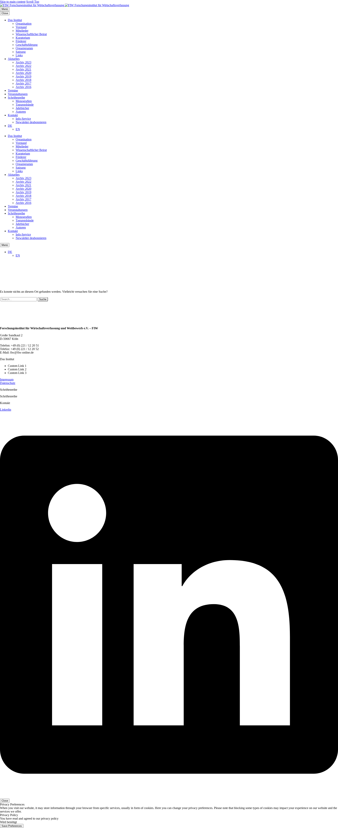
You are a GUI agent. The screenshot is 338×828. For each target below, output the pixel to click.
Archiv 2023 (23, 62)
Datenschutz (7, 383)
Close (5, 13)
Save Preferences (12, 825)
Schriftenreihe (16, 97)
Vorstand (21, 27)
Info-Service (23, 118)
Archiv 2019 (23, 76)
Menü (5, 9)
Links (19, 55)
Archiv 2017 (23, 83)
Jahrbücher (22, 108)
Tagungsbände (25, 104)
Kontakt (13, 115)
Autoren (21, 111)
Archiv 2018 (23, 80)
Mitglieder (22, 30)
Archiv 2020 (23, 73)
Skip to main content (12, 1)
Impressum (6, 379)
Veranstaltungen (18, 94)
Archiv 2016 (23, 87)
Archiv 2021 (23, 69)
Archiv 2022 (23, 66)
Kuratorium (23, 37)
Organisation (23, 23)
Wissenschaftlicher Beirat (31, 34)
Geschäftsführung (27, 44)
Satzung (21, 51)
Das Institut (15, 20)
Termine (13, 90)
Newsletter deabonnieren (31, 122)
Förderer (21, 41)
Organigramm (24, 48)
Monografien (24, 101)
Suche (42, 299)
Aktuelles (14, 58)
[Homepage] (64, 5)
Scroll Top (32, 1)
